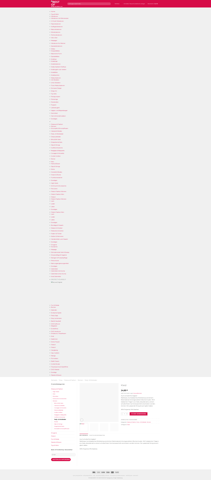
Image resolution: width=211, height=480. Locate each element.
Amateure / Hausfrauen (58, 333)
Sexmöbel (54, 113)
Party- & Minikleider (57, 134)
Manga (53, 356)
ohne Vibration (55, 82)
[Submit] (109, 3)
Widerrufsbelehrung (102, 475)
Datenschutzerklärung (117, 475)
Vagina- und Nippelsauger (59, 110)
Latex (53, 206)
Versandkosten (137, 393)
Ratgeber (54, 326)
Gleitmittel (54, 269)
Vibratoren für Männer (58, 43)
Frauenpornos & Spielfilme (59, 367)
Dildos (53, 49)
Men (52, 161)
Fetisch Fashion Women (58, 191)
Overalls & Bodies (56, 172)
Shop (60, 380)
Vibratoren (54, 16)
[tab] (84, 435)
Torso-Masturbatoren (58, 85)
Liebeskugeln (55, 107)
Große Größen (55, 156)
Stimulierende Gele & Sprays (60, 252)
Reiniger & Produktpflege (59, 258)
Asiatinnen (54, 339)
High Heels (54, 183)
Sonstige (54, 372)
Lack (52, 201)
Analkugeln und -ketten (58, 69)
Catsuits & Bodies (56, 131)
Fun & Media (55, 305)
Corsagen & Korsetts (57, 153)
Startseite (54, 380)
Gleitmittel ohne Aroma (58, 274)
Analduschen (55, 75)
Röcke (53, 159)
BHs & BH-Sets (56, 139)
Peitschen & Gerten (57, 231)
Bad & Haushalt (56, 321)
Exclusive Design (56, 88)
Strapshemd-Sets (56, 142)
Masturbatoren (56, 78)
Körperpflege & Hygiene (59, 255)
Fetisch (53, 197)
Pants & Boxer (55, 163)
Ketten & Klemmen (57, 236)
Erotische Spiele (56, 313)
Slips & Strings (55, 145)
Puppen (53, 105)
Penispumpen (55, 96)
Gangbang (54, 350)
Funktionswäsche (56, 177)
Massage (54, 249)
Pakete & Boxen (56, 375)
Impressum (129, 475)
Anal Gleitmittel (56, 276)
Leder (53, 204)
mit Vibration (55, 80)
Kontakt (135, 475)
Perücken (54, 188)
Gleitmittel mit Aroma (58, 271)
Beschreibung (84, 435)
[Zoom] (81, 419)
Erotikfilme (54, 328)
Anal (52, 336)
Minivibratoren (55, 32)
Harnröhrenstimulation (58, 116)
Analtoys (53, 59)
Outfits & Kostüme (57, 148)
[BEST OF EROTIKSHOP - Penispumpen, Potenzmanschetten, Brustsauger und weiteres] (58, 3)
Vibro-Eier (54, 37)
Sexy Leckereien (56, 318)
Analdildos (54, 72)
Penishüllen (54, 102)
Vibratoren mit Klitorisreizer (60, 18)
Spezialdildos (55, 56)
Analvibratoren (55, 64)
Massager (54, 40)
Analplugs (54, 61)
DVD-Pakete (55, 369)
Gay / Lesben (55, 353)
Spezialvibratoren (56, 46)
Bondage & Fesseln (57, 225)
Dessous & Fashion (57, 124)
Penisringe (54, 99)
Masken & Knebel (56, 228)
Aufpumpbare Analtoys (58, 67)
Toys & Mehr (55, 14)
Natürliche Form (56, 53)
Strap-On (54, 91)
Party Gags (54, 315)
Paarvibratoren (56, 24)
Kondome (54, 246)
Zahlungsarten (77, 475)
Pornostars (54, 358)
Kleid (128, 424)
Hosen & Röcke (56, 175)
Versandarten (87, 475)
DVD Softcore (55, 324)
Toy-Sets (53, 94)
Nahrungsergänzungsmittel (60, 263)
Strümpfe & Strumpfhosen (59, 128)
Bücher (53, 307)
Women (53, 126)
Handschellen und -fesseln (59, 239)
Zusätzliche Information (97, 435)
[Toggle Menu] (52, 9)
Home (53, 11)
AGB (94, 475)
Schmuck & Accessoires (58, 186)
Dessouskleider (56, 136)
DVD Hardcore (56, 331)
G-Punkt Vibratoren (57, 21)
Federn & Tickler (56, 233)
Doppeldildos (55, 51)
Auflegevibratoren (57, 26)
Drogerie (54, 245)
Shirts (53, 169)
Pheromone (55, 260)
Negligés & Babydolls (57, 150)
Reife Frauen (55, 361)
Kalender (54, 310)
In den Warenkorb (138, 414)
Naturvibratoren (56, 29)
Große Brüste (55, 364)
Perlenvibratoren (56, 35)
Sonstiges (54, 119)
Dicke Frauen (55, 342)
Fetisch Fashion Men (57, 194)
